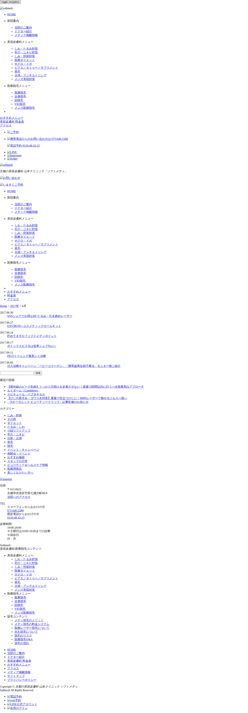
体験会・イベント (19, 453)
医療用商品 (14, 468)
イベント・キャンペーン (23, 449)
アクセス (6, 125)
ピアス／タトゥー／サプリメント (36, 67)
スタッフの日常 (17, 461)
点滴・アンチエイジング (30, 75)
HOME (11, 14)
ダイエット (14, 423)
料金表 (11, 295)
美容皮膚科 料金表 (12, 121)
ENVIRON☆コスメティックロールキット (34, 326)
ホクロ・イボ (23, 63)
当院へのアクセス (19, 496)
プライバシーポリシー (21, 679)
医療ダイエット (25, 60)
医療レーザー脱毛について (32, 627)
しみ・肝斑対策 (25, 56)
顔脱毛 (19, 100)
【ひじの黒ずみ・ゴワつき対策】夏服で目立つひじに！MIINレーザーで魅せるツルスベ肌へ (67, 398)
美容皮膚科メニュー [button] (20, 41)
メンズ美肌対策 (25, 79)
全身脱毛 (20, 96)
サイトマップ (16, 676)
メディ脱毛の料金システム (32, 624)
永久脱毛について (26, 631)
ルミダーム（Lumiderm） (23, 390)
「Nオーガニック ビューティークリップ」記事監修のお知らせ (48, 401)
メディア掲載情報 (26, 35)
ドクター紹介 (23, 31)
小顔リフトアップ (19, 430)
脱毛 (10, 445)
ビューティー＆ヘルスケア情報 (27, 464)
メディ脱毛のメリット (29, 620)
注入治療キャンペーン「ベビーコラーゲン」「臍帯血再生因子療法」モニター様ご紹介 (64, 365)
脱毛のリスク (23, 635)
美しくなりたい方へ (20, 472)
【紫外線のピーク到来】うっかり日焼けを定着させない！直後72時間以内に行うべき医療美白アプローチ (75, 386)
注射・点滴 (14, 438)
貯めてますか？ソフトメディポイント (32, 336)
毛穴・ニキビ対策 (26, 52)
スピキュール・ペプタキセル (26, 394)
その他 (11, 419)
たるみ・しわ (16, 426)
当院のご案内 (23, 27)
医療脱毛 (20, 92)
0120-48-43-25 (16, 517)
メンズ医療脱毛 (25, 107)
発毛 (17, 71)
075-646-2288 (15, 510)
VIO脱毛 (20, 104)
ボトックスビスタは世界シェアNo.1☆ (31, 346)
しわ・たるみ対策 (26, 48)
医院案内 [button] (13, 20)
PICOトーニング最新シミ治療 (26, 355)
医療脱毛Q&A (24, 639)
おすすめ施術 (16, 457)
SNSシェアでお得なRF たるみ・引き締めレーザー (39, 316)
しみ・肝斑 (14, 415)
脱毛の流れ (22, 643)
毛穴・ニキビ (16, 434)
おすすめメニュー (11, 117)
